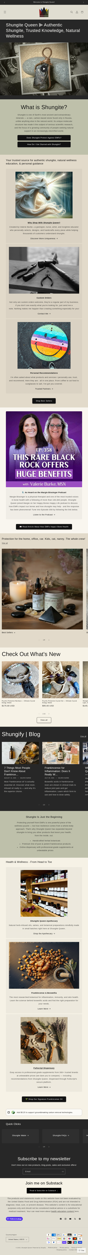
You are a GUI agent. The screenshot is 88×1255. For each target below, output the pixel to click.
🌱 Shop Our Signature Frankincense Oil (44, 1099)
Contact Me (43, 314)
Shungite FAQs (60, 1135)
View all (5, 543)
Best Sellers (7, 632)
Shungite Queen (26, 1247)
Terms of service (76, 1247)
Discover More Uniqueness (42, 238)
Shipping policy (61, 1250)
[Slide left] (39, 640)
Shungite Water (19, 1135)
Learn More (43, 1009)
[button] (5, 12)
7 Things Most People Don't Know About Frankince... (17, 771)
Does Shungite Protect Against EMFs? (44, 138)
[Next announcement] (83, 2)
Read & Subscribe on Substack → (44, 1190)
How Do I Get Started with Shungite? (44, 144)
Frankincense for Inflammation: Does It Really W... (57, 771)
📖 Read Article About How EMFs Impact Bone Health (44, 527)
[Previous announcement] (4, 2)
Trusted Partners (43, 389)
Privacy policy (64, 1247)
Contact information (75, 1250)
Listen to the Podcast (43, 515)
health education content (62, 1211)
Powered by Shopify (39, 1247)
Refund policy (52, 1247)
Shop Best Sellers (44, 401)
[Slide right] (49, 640)
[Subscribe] (62, 1171)
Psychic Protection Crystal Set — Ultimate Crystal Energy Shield (59, 702)
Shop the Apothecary (43, 934)
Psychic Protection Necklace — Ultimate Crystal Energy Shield (18, 702)
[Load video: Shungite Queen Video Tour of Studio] (44, 68)
